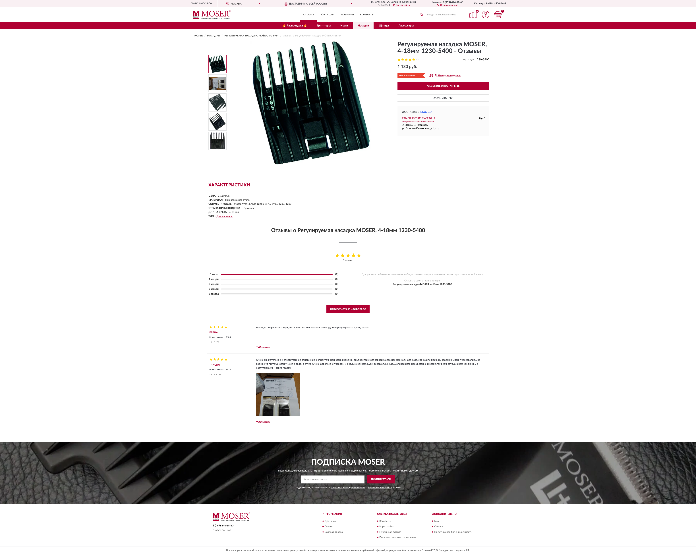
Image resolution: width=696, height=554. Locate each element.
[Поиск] (421, 14)
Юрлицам (328, 14)
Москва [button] (426, 112)
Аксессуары (406, 25)
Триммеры (324, 25)
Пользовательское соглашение (397, 537)
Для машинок (224, 216)
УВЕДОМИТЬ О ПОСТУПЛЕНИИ (443, 86)
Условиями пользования (380, 488)
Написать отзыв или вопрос (348, 309)
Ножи (344, 25)
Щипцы (384, 25)
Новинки (347, 14)
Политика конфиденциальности (453, 532)
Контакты (367, 14)
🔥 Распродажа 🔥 (295, 25)
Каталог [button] (308, 14)
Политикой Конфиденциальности (348, 488)
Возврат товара (334, 532)
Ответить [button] (264, 347)
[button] (447, 5)
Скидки (438, 526)
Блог (437, 521)
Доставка (330, 521)
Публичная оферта (390, 532)
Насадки (363, 25)
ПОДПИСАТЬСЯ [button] (381, 479)
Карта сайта (386, 526)
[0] (498, 14)
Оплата (329, 526)
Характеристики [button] (443, 98)
